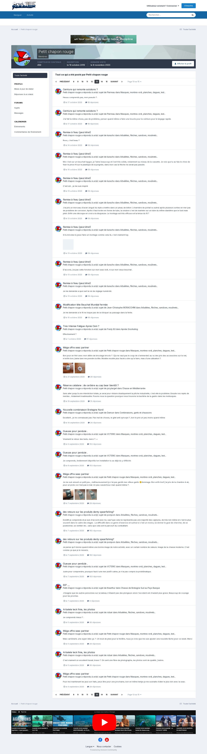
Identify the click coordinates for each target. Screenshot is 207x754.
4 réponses (94, 601)
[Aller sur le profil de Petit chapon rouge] (58, 91)
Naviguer (18, 15)
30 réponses (95, 622)
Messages (18, 113)
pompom (111, 515)
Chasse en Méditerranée (133, 388)
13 (97, 82)
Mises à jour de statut (177, 15)
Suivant (114, 82)
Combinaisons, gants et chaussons (136, 412)
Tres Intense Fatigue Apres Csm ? (81, 326)
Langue (89, 746)
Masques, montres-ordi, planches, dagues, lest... (143, 92)
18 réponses (92, 102)
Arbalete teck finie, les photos (79, 609)
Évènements (19, 126)
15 (106, 82)
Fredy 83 (111, 329)
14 (102, 82)
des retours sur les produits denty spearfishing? (88, 511)
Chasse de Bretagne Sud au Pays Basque (140, 588)
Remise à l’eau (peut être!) (77, 132)
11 (87, 82)
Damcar (110, 412)
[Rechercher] (193, 15)
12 (92, 82)
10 (82, 82)
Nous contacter (104, 746)
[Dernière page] (122, 81)
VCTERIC (111, 434)
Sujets (17, 108)
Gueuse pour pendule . (75, 431)
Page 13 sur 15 (134, 82)
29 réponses (95, 377)
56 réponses (93, 317)
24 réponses (95, 422)
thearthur (111, 588)
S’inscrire (188, 6)
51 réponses (91, 339)
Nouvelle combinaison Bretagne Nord (83, 409)
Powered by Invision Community (103, 750)
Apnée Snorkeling (129, 329)
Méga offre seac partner (76, 347)
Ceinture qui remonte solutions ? (80, 89)
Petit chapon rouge (72, 92)
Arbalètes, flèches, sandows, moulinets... (139, 135)
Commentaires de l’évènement (27, 132)
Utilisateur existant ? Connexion (162, 6)
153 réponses (95, 444)
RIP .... (66, 585)
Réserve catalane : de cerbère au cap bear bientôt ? (91, 385)
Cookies (118, 746)
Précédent (65, 82)
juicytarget (112, 388)
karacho (111, 135)
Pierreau (111, 92)
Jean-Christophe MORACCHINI (121, 307)
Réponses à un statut (23, 94)
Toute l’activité (20, 75)
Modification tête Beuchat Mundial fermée (85, 304)
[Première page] (56, 81)
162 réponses (95, 530)
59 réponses (93, 145)
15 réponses (95, 401)
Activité (30, 15)
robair (110, 612)
